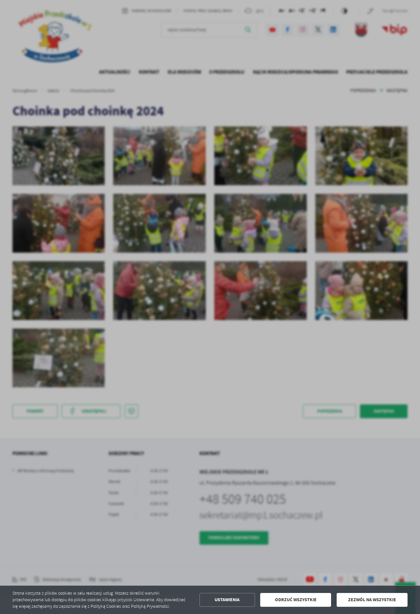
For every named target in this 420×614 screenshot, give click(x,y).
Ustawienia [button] (227, 600)
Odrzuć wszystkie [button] (296, 600)
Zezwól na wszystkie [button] (372, 600)
